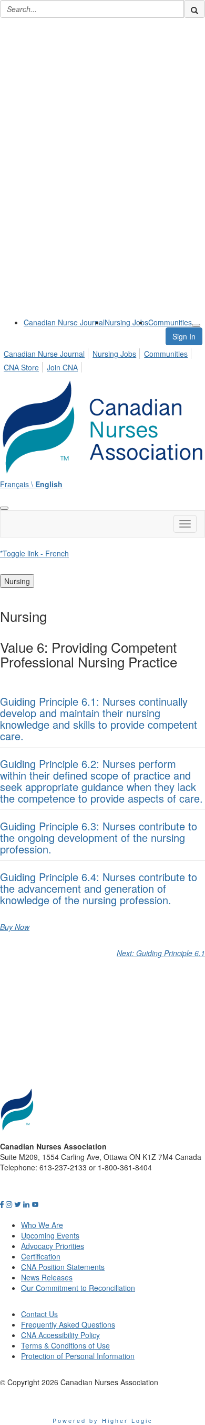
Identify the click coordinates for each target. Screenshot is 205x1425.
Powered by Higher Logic (103, 1420)
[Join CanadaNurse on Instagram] (9, 1204)
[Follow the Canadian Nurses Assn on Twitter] (17, 1204)
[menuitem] (64, 322)
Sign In (184, 336)
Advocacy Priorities (52, 1246)
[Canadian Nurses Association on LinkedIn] (26, 1204)
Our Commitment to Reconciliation (78, 1287)
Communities (170, 322)
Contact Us (39, 1314)
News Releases (47, 1277)
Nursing (17, 581)
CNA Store (21, 367)
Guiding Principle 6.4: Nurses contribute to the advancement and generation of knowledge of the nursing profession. (98, 888)
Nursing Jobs (126, 322)
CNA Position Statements (63, 1267)
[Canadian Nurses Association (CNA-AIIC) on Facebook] (2, 1204)
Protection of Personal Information (78, 1356)
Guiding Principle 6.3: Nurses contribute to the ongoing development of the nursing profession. (98, 837)
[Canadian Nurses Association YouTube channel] (35, 1204)
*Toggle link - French (34, 553)
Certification (40, 1256)
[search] (194, 9)
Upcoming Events (50, 1235)
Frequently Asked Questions (68, 1324)
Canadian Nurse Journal (64, 322)
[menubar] (102, 358)
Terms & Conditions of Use (65, 1345)
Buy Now (14, 927)
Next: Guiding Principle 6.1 (161, 953)
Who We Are (42, 1225)
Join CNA (62, 367)
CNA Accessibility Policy (60, 1335)
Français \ (31, 484)
